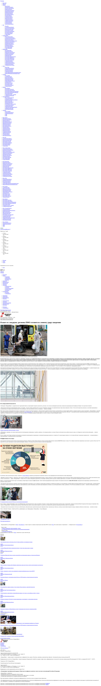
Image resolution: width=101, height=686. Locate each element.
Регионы (2, 0)
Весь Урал (7, 67)
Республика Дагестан (9, 89)
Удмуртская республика (10, 62)
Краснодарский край (9, 29)
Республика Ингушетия (10, 90)
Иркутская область (9, 77)
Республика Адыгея (9, 30)
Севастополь (7, 34)
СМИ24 (47, 684)
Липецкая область (8, 16)
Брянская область (8, 9)
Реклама (4, 260)
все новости (2, 614)
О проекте (2, 642)
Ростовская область (9, 32)
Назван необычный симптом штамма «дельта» (11, 528)
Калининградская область (10, 38)
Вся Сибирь (7, 75)
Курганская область (9, 70)
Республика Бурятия (9, 109)
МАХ (17, 524)
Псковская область (9, 45)
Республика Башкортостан (10, 56)
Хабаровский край (9, 106)
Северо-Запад (5, 35)
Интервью (7, 290)
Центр (4, 5)
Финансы (7, 279)
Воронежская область (9, 11)
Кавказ (4, 87)
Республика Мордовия (9, 58)
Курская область (8, 15)
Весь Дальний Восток (9, 97)
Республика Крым (8, 33)
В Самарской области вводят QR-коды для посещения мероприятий (15, 529)
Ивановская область (9, 12)
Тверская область (8, 21)
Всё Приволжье (8, 50)
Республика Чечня (8, 93)
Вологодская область (9, 39)
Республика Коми (8, 47)
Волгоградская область (9, 28)
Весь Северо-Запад (9, 36)
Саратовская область (9, 61)
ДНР (6, 115)
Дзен (53, 524)
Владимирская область (9, 10)
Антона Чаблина (25, 475)
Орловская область (9, 17)
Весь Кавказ (7, 88)
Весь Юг (7, 26)
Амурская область (8, 98)
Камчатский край (8, 100)
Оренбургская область (9, 53)
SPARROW (47, 683)
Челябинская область (9, 69)
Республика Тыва (8, 84)
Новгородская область (9, 44)
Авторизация (3, 645)
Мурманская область (9, 42)
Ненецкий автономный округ (11, 40)
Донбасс (4, 110)
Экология (5, 284)
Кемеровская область (9, 78)
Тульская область (8, 22)
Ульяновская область (9, 64)
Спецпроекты (5, 291)
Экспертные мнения (9, 288)
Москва (4, 4)
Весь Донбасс (8, 111)
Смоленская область (9, 19)
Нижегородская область (10, 52)
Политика (5, 274)
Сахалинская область (9, 105)
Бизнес (4, 275)
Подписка (7, 292)
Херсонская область (9, 113)
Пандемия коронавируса (7, 531)
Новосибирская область (10, 80)
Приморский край (8, 102)
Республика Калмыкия (9, 31)
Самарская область (9, 60)
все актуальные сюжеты (5, 638)
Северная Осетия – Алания (10, 94)
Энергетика (7, 277)
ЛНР (6, 114)
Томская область (8, 86)
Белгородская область (9, 8)
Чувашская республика (9, 65)
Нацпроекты (5, 283)
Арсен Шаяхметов (28, 411)
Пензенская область (9, 54)
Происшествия (6, 282)
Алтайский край (8, 76)
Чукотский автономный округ (11, 107)
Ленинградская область (9, 41)
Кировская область (9, 51)
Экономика (7, 276)
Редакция (2, 644)
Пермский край (8, 55)
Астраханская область (9, 27)
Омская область (8, 81)
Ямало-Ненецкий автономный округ (12, 73)
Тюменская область (9, 71)
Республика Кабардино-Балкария (11, 91)
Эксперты (5, 285)
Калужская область (9, 13)
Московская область (9, 7)
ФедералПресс (79, 524)
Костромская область (9, 14)
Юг (3, 25)
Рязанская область (8, 18)
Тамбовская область (9, 20)
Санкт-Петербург (8, 48)
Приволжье (5, 49)
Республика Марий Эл (9, 57)
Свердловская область (9, 68)
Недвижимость (8, 278)
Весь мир (4, 2)
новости (2, 271)
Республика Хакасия (9, 85)
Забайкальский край (9, 108)
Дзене (15, 532)
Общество (5, 280)
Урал (4, 66)
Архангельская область (9, 37)
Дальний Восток (6, 96)
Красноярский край (9, 79)
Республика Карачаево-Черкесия (11, 92)
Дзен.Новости (21, 524)
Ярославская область (9, 24)
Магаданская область (9, 101)
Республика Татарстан (9, 59)
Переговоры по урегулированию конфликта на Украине (27, 623)
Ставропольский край (9, 95)
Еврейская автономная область (11, 99)
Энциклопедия (8, 286)
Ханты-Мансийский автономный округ (13, 72)
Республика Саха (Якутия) (10, 104)
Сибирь (4, 74)
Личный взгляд (8, 289)
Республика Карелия (9, 46)
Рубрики (2, 272)
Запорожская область (9, 112)
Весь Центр (7, 6)
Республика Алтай (9, 82)
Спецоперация (19, 634)
